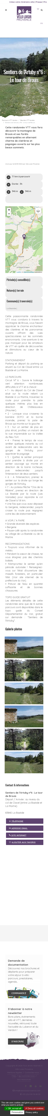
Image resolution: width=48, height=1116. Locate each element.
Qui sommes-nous (27, 1076)
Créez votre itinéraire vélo (21, 2)
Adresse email (19, 828)
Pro (45, 2)
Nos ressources (24, 1079)
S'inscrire (17, 1041)
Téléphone (17, 821)
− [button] (9, 213)
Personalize (17, 1112)
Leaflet (19, 272)
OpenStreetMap (29, 272)
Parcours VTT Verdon (9, 120)
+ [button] (9, 209)
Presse (39, 2)
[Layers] (38, 211)
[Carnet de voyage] (38, 9)
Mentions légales (14, 1072)
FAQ (14, 1076)
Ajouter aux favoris (24, 842)
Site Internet (18, 835)
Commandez (18, 993)
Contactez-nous (32, 1072)
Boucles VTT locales (27, 120)
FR (41, 23)
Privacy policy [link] (32, 1112)
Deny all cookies (35, 1108)
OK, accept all (14, 1108)
